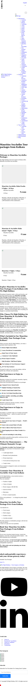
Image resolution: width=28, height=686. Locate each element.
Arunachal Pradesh (24, 80)
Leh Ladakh (23, 103)
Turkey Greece (23, 62)
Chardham (24, 85)
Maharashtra (24, 108)
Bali (22, 36)
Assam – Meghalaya (24, 83)
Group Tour (23, 129)
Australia (23, 20)
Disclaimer (7, 643)
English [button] (25, 2)
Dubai (22, 28)
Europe (23, 31)
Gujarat (23, 90)
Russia (23, 53)
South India (22, 115)
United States (23, 68)
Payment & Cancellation (10, 641)
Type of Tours (21, 125)
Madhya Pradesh (23, 106)
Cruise (23, 27)
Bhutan (23, 22)
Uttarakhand (24, 120)
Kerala (23, 99)
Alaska (23, 21)
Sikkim (23, 113)
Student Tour (23, 132)
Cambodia (23, 24)
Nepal (22, 50)
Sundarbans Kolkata (24, 118)
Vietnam (23, 73)
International (21, 18)
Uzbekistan (24, 66)
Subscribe (5, 676)
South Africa (22, 59)
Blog (19, 137)
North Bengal (23, 110)
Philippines (24, 52)
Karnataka (23, 98)
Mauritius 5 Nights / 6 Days (11, 271)
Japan (22, 38)
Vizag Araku (22, 122)
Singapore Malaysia (23, 55)
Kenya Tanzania (23, 40)
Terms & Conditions (9, 642)
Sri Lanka (23, 57)
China (22, 25)
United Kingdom (23, 71)
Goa (22, 88)
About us (6, 639)
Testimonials (7, 645)
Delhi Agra (24, 87)
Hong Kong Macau (23, 34)
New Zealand (23, 48)
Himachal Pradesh (23, 92)
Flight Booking (22, 134)
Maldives (23, 42)
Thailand (23, 64)
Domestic (20, 74)
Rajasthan (23, 112)
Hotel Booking (22, 136)
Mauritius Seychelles (8, 190)
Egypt (22, 29)
